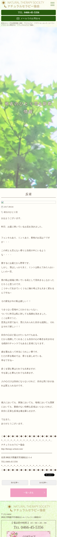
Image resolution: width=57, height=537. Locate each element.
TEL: (28, 12)
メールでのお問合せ (30, 18)
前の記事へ (15, 482)
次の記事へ (43, 482)
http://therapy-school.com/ (12, 449)
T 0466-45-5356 (28, 527)
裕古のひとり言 (11, 212)
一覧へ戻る (29, 493)
